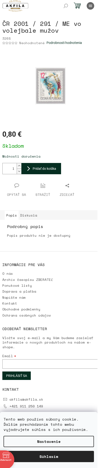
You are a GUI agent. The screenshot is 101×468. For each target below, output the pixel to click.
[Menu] (90, 6)
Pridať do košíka (44, 168)
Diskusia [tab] (28, 215)
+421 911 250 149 (26, 406)
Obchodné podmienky (21, 309)
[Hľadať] (65, 6)
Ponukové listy (17, 285)
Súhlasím (48, 456)
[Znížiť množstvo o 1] (19, 171)
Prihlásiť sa (16, 376)
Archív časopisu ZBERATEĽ (27, 279)
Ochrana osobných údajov (26, 315)
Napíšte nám (14, 297)
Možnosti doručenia (21, 156)
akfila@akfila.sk (26, 399)
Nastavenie (49, 441)
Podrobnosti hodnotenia (64, 43)
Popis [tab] (11, 215)
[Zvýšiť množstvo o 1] (19, 166)
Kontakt (9, 303)
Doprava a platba (19, 291)
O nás (7, 273)
